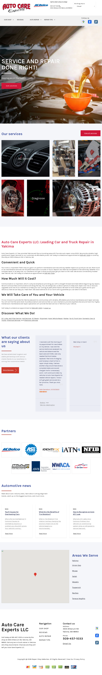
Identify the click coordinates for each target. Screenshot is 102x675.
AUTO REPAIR (34, 20)
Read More (9, 534)
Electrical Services (13, 320)
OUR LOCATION (11, 86)
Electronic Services (31, 320)
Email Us (67, 644)
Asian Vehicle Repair (55, 318)
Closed (79, 6)
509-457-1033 (54, 6)
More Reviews (8, 370)
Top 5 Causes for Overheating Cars (12, 513)
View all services (90, 133)
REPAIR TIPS (48, 20)
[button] (35, 574)
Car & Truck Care (75, 318)
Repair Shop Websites (40, 659)
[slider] (43, 391)
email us (47, 308)
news (6, 509)
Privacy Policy (79, 659)
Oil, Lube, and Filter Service (11, 318)
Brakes (66, 318)
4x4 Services (26, 318)
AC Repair (35, 318)
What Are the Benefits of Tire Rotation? (49, 513)
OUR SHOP (7, 20)
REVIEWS (20, 20)
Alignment (43, 318)
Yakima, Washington (47, 405)
